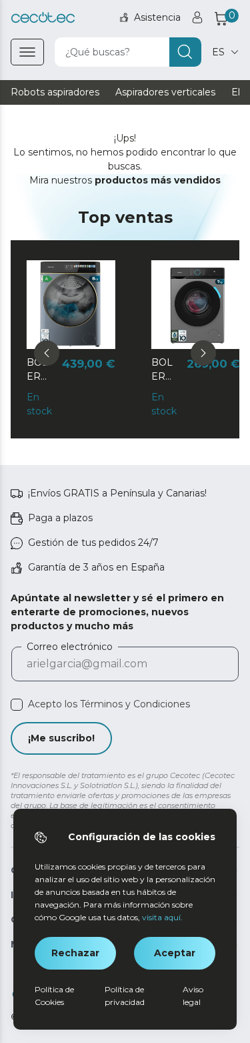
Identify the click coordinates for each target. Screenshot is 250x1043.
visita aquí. (162, 917)
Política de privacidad (125, 995)
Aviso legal (193, 995)
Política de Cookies (54, 995)
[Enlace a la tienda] (43, 17)
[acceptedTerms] (17, 705)
